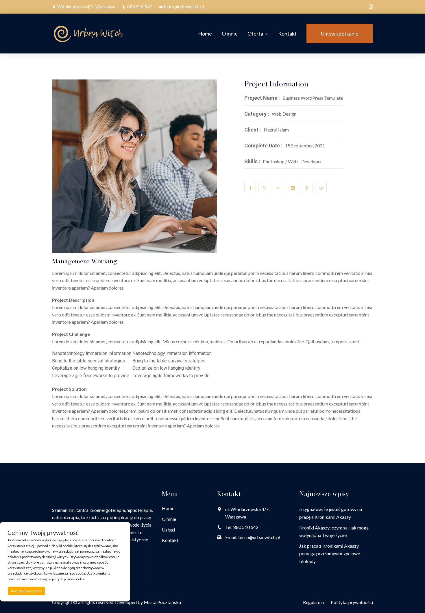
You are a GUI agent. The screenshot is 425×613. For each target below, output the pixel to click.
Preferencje (110, 590)
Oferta (255, 33)
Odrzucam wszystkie (72, 591)
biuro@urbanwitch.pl (184, 6)
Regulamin (313, 602)
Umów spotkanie (340, 33)
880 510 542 (139, 6)
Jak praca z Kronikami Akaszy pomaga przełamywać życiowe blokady (329, 553)
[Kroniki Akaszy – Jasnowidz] (89, 33)
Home (205, 33)
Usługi (168, 529)
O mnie (230, 33)
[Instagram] (371, 6)
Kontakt (287, 33)
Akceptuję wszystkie (26, 591)
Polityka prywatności (352, 602)
